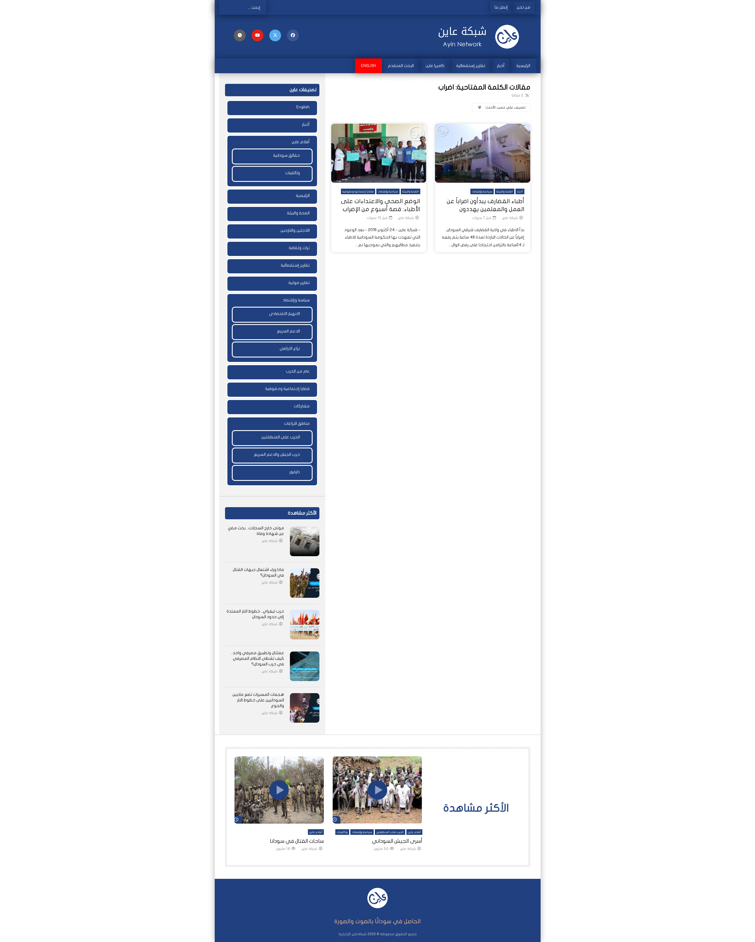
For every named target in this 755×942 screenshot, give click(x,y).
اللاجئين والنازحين (295, 230)
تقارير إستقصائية (470, 65)
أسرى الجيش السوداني (397, 841)
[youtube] (257, 35)
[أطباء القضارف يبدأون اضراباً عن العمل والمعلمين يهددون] (482, 153)
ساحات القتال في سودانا (297, 841)
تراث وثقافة (299, 248)
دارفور (294, 472)
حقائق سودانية (286, 155)
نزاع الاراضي (290, 348)
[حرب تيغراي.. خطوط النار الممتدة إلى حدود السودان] (304, 624)
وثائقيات (292, 173)
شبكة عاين (510, 218)
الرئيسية (523, 65)
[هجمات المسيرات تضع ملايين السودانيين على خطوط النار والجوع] (304, 708)
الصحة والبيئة (504, 191)
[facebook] (293, 35)
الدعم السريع (288, 331)
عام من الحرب (298, 371)
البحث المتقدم (401, 65)
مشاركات (302, 406)
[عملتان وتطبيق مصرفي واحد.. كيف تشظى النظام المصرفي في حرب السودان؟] (304, 666)
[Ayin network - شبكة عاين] (480, 36)
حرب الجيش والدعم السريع (277, 454)
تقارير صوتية (299, 282)
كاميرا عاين (435, 65)
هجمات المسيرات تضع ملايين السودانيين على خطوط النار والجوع (258, 700)
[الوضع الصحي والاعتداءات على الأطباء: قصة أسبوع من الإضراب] (378, 153)
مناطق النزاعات (297, 423)
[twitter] (275, 35)
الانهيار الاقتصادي (284, 313)
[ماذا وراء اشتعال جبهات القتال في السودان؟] (304, 583)
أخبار (501, 65)
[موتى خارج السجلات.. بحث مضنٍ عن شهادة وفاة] (304, 541)
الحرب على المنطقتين (280, 437)
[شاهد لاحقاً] (240, 35)
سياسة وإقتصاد (482, 191)
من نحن (523, 7)
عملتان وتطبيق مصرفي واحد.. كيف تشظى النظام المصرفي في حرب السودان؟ (257, 658)
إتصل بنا (501, 7)
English (368, 65)
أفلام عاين (301, 142)
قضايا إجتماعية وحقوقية (358, 191)
